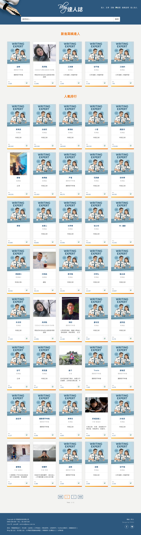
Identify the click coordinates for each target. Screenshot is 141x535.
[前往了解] (18, 53)
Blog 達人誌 (11, 530)
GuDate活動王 (62, 528)
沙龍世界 (53, 528)
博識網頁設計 (15, 528)
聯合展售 (45, 528)
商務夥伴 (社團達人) (49, 530)
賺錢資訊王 (72, 528)
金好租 (30, 528)
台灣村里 (60, 530)
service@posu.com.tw (27, 524)
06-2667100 (26, 522)
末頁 (80, 497)
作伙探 (24, 528)
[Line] (132, 526)
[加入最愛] (27, 82)
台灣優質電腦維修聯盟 (33, 530)
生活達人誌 (20, 530)
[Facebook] (126, 526)
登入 (132, 519)
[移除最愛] (105, 241)
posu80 (15, 524)
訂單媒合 (37, 528)
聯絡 (128, 519)
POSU (132, 522)
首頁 (60, 497)
